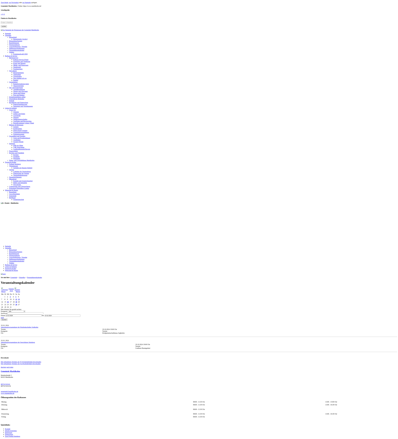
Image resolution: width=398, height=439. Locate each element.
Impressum (8, 433)
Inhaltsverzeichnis (11, 431)
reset (2, 317)
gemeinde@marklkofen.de (9, 391)
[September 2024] (4, 291)
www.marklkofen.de (7, 393)
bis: (43, 315)
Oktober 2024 (11, 290)
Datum (3, 315)
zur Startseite (26, 2)
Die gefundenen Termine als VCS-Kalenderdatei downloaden (21, 362)
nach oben (10, 367)
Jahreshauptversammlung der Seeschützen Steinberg (18, 342)
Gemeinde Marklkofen (10, 371)
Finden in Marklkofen (8, 18)
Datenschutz (9, 434)
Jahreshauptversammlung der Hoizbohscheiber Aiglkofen (19, 327)
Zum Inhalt (4, 2)
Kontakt (7, 429)
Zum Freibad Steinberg (12, 436)
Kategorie (4, 311)
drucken (3, 367)
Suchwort (4, 313)
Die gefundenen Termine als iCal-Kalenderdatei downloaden (21, 364)
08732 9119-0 (5, 384)
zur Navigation (14, 2)
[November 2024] (17, 291)
